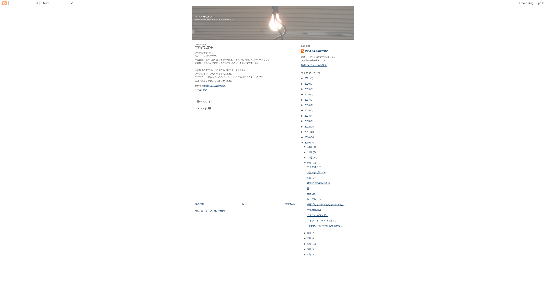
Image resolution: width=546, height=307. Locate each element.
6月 (309, 244)
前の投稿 (290, 204)
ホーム (244, 204)
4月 (309, 254)
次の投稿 (199, 204)
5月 (309, 249)
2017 (307, 99)
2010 (307, 137)
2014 (307, 115)
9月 (309, 163)
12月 (310, 146)
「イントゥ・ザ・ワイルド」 (322, 220)
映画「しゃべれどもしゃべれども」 (325, 204)
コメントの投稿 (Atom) (213, 211)
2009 (307, 142)
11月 (310, 152)
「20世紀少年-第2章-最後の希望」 (325, 226)
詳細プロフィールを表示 (314, 65)
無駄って (311, 178)
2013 (307, 121)
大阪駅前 (311, 194)
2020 (307, 84)
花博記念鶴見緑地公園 (318, 183)
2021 (307, 78)
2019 (307, 89)
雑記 (205, 90)
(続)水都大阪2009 (316, 172)
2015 (307, 110)
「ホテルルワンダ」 (317, 215)
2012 (307, 126)
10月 (310, 157)
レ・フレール (314, 199)
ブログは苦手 (314, 167)
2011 (307, 132)
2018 (307, 94)
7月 (309, 238)
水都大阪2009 (314, 210)
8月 (309, 233)
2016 (307, 105)
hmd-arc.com (204, 16)
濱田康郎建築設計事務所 (316, 51)
